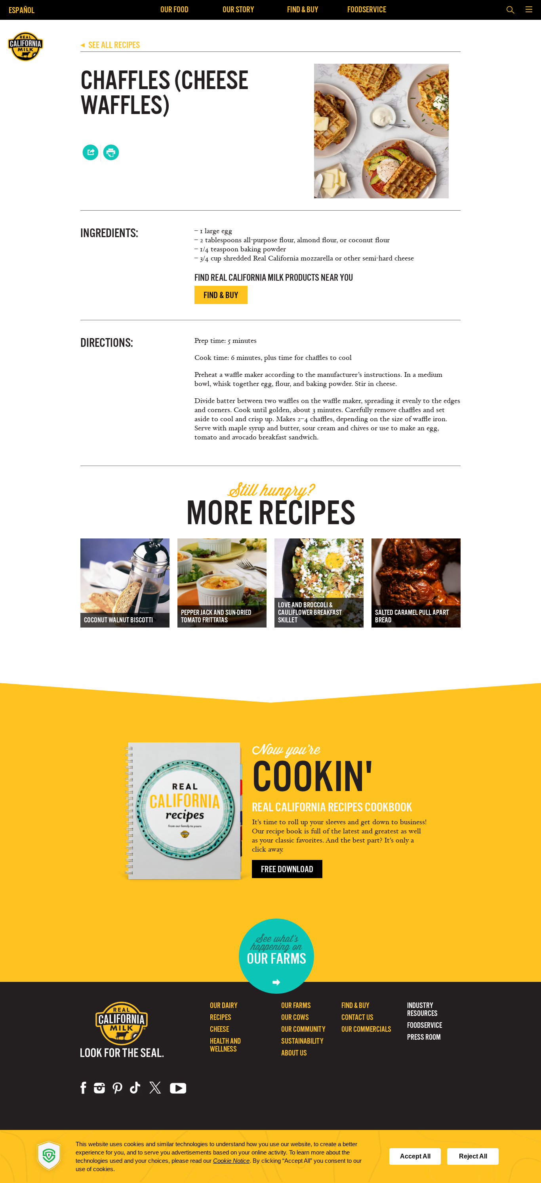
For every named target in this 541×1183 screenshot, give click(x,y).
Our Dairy (224, 1005)
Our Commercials (366, 1029)
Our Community (303, 1029)
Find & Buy (302, 9)
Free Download (287, 869)
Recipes (220, 1017)
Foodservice (366, 9)
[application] (270, 1156)
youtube (178, 1088)
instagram (99, 1088)
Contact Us (357, 1017)
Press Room (424, 1037)
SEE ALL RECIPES (110, 45)
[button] (529, 10)
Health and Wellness (225, 1045)
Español (21, 10)
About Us (294, 1053)
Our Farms (296, 1005)
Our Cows (295, 1017)
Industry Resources (422, 1009)
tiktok (136, 1088)
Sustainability (302, 1041)
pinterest (117, 1088)
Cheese (219, 1029)
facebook (83, 1088)
